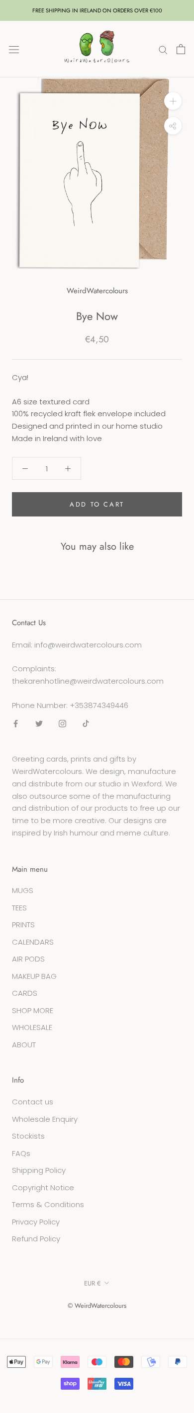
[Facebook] (15, 723)
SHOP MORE (32, 1010)
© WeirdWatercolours (97, 1305)
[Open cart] (181, 49)
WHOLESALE (32, 1027)
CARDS (24, 993)
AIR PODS (28, 959)
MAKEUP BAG (34, 976)
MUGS (22, 890)
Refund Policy (36, 1238)
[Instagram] (62, 723)
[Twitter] (39, 723)
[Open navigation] (14, 49)
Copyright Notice (43, 1187)
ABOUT (24, 1044)
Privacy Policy (36, 1222)
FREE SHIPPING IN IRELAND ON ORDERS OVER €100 (97, 10)
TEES (19, 907)
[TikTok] (86, 723)
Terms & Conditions (48, 1204)
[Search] (163, 49)
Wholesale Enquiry (45, 1119)
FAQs (21, 1153)
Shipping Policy (39, 1170)
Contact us (32, 1101)
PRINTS (23, 924)
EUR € (92, 1283)
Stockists (28, 1136)
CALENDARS (33, 942)
